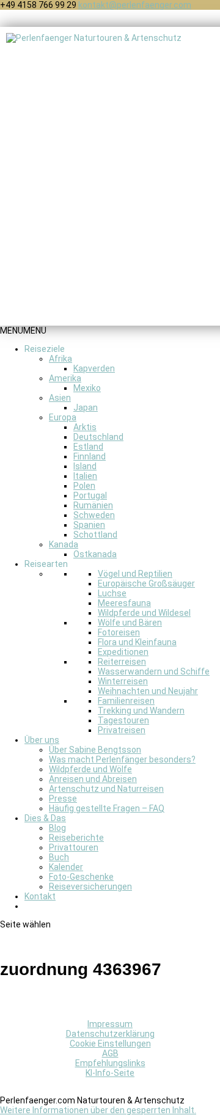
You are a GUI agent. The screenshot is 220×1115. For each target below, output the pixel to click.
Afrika (60, 359)
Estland (88, 446)
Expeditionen (123, 652)
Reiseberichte (76, 838)
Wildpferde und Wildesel (144, 613)
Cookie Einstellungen (110, 1043)
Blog (57, 828)
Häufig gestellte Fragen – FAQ (106, 808)
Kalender (66, 867)
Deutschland (98, 437)
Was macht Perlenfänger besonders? (122, 759)
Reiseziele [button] (44, 349)
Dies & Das (45, 818)
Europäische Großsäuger (146, 583)
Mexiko (87, 388)
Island (85, 466)
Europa (62, 417)
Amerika (65, 378)
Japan (85, 407)
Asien (60, 398)
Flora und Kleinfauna (137, 642)
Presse (63, 798)
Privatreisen (121, 730)
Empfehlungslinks (110, 1063)
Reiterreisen (122, 662)
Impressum (110, 1024)
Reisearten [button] (46, 564)
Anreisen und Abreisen (93, 779)
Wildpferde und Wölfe (90, 769)
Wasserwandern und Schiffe (154, 671)
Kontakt (40, 896)
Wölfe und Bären (130, 622)
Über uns (41, 740)
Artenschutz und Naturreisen (106, 789)
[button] (23, 330)
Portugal (90, 495)
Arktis (85, 427)
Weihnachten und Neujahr (148, 691)
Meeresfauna (124, 603)
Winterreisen (123, 681)
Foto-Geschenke (81, 877)
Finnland (89, 456)
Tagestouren (123, 720)
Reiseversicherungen (90, 886)
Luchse (112, 593)
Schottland (95, 534)
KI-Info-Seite (110, 1073)
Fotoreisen (119, 632)
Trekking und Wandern (141, 710)
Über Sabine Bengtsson (95, 750)
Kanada (63, 544)
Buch (59, 857)
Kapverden (94, 368)
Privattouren (73, 847)
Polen (84, 486)
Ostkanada (95, 554)
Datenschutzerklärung (110, 1034)
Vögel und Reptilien (135, 574)
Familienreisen (126, 701)
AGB (110, 1053)
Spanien (89, 525)
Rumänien (93, 505)
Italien (85, 476)
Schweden (94, 515)
